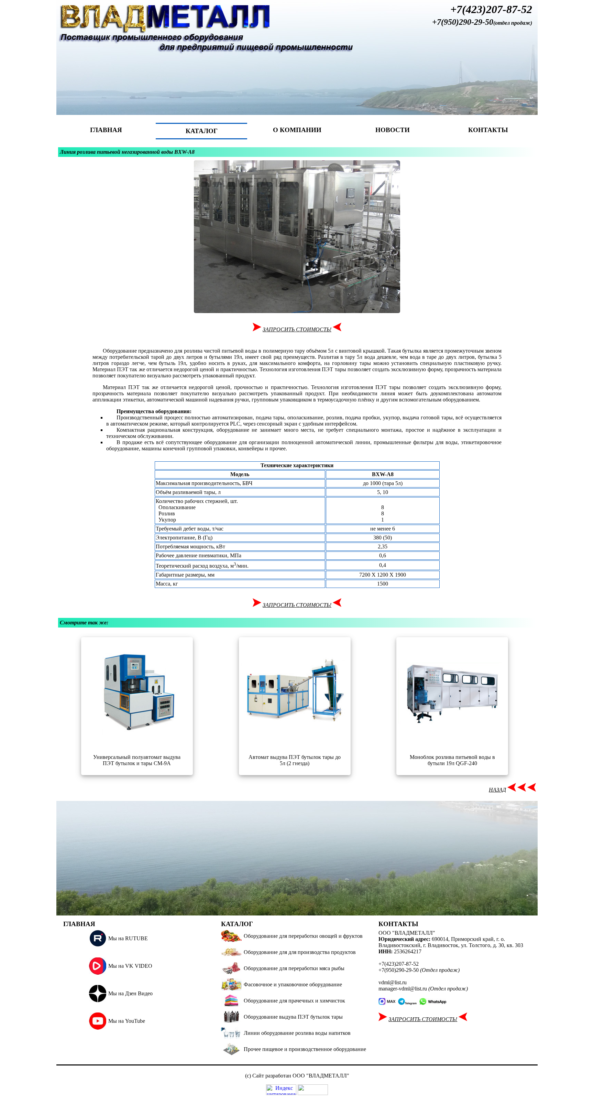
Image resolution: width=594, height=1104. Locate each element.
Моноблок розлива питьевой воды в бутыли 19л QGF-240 (452, 760)
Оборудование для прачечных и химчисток (294, 1001)
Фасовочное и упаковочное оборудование (293, 984)
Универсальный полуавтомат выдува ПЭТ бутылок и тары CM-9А (136, 760)
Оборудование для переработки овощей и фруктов (303, 936)
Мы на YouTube (126, 1021)
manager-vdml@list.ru (402, 989)
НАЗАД (497, 790)
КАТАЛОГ (202, 131)
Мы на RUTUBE (128, 938)
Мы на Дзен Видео (130, 993)
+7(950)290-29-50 (462, 22)
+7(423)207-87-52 (491, 9)
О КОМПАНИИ (297, 129)
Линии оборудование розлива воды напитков (297, 1033)
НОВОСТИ (392, 129)
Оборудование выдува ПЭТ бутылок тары (293, 1017)
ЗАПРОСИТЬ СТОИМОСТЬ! (297, 329)
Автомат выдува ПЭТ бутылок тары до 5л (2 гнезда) (295, 760)
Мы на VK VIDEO (130, 966)
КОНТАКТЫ (488, 129)
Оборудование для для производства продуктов (300, 952)
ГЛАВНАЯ (106, 129)
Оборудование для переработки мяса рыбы (294, 968)
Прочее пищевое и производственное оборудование (305, 1049)
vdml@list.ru (392, 982)
